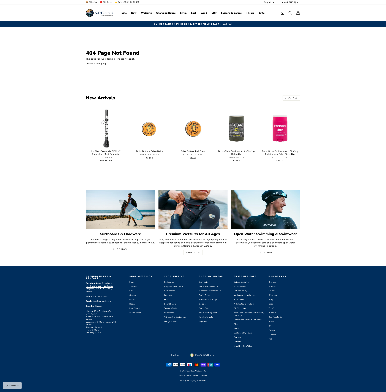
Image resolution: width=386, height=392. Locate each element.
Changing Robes (166, 13)
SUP (214, 13)
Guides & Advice (241, 282)
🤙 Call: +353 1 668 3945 (127, 2)
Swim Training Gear (208, 312)
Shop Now (120, 249)
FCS (270, 339)
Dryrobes (203, 321)
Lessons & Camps (231, 13)
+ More (250, 13)
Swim (183, 13)
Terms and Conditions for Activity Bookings (249, 314)
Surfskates (169, 312)
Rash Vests (134, 308)
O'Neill (272, 290)
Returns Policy (240, 290)
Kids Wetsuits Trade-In (244, 304)
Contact (237, 337)
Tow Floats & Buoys (208, 299)
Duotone (272, 334)
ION (270, 326)
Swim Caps (204, 308)
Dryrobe (272, 282)
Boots (132, 299)
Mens (131, 282)
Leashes (168, 295)
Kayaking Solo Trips (243, 346)
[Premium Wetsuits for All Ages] (193, 209)
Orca (271, 304)
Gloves (132, 295)
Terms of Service (200, 376)
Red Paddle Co (275, 317)
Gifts (261, 13)
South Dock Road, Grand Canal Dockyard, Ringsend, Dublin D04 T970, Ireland (99, 287)
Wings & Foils (170, 321)
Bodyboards (169, 290)
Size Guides (239, 299)
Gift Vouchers (240, 308)
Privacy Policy (185, 376)
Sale (124, 13)
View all (291, 98)
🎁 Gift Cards (106, 2)
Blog (236, 324)
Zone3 (271, 308)
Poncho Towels (206, 317)
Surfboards (169, 282)
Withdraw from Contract (245, 295)
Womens (133, 286)
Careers (237, 341)
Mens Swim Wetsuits (208, 286)
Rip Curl (272, 286)
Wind (204, 13)
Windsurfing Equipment (174, 317)
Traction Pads (170, 308)
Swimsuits (203, 282)
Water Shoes (135, 312)
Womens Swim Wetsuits (210, 290)
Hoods (132, 304)
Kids (131, 290)
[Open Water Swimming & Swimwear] (265, 209)
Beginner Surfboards (173, 286)
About (236, 328)
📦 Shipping (91, 2)
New (133, 13)
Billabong (273, 295)
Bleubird (272, 312)
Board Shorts (170, 304)
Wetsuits (146, 13)
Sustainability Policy (243, 333)
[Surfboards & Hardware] (120, 209)
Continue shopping (96, 63)
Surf (193, 13)
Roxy (271, 299)
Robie (271, 321)
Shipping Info (240, 286)
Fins (166, 299)
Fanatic (272, 330)
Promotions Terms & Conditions (248, 319)
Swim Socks (204, 295)
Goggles (203, 304)
